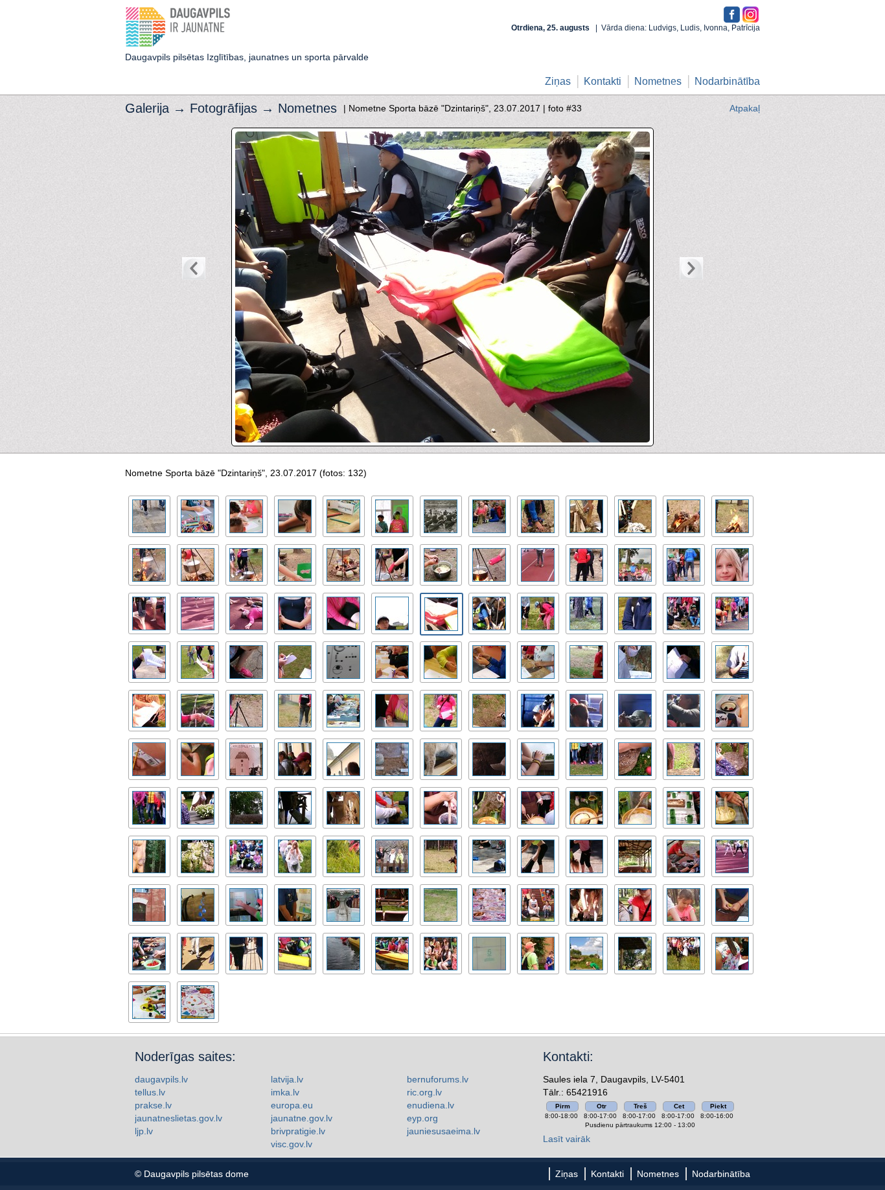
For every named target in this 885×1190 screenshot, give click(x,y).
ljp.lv (144, 1131)
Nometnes (658, 81)
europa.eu (292, 1105)
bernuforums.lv (437, 1079)
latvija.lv (287, 1079)
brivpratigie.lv (298, 1131)
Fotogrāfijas (223, 108)
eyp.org (422, 1118)
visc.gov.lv (291, 1144)
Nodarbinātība (727, 81)
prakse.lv (153, 1105)
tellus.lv (150, 1092)
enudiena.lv (430, 1105)
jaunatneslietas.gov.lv (178, 1118)
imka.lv (285, 1092)
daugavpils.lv (161, 1079)
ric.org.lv (424, 1092)
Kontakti (602, 81)
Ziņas (558, 81)
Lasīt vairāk (566, 1139)
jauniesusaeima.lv (443, 1131)
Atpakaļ (745, 108)
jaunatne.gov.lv (301, 1118)
